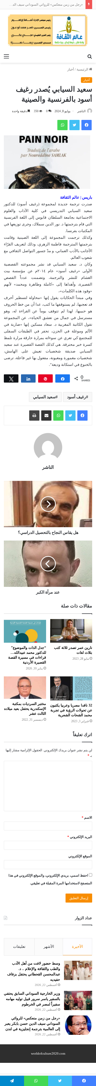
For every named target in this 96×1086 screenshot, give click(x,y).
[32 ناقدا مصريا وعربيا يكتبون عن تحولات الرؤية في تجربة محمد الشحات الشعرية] (71, 688)
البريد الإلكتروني (79, 837)
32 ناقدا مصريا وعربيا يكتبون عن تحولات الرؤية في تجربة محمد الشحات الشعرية (71, 710)
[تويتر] (70, 415)
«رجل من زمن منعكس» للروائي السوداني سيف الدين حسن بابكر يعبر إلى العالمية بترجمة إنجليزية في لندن (32, 1023)
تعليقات (19, 946)
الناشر (81, 111)
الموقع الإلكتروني (80, 856)
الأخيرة (77, 946)
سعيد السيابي (44, 397)
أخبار (70, 69)
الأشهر (49, 946)
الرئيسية (83, 69)
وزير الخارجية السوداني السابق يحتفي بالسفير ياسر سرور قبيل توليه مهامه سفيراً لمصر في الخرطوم (32, 999)
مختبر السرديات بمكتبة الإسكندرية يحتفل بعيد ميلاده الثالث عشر (25, 709)
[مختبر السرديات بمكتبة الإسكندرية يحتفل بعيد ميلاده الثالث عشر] (25, 687)
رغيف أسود (76, 397)
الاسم (87, 817)
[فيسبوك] (82, 415)
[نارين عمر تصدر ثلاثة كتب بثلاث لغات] (71, 631)
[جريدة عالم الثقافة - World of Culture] (48, 30)
